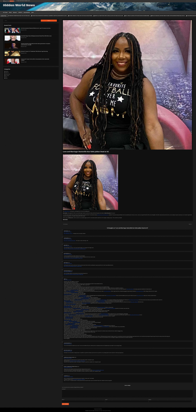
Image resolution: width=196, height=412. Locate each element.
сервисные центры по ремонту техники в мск (77, 360)
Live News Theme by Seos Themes (105, 410)
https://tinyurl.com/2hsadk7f (110, 308)
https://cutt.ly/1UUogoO (100, 300)
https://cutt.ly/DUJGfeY (82, 296)
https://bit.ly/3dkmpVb (134, 301)
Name (63, 399)
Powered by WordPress (98, 408)
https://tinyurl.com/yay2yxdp (78, 311)
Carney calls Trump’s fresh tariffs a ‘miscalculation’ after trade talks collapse (33, 15)
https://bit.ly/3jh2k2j (102, 301)
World (10, 12)
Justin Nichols (66, 253)
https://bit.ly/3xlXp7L (87, 297)
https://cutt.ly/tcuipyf (74, 292)
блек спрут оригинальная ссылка (69, 240)
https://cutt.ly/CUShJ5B (67, 294)
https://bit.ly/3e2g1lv (69, 301)
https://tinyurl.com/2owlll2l (70, 324)
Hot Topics (5, 12)
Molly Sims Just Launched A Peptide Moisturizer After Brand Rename (62, 15)
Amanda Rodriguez (67, 270)
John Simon (66, 262)
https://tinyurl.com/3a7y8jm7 (111, 295)
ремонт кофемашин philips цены (98, 370)
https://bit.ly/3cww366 (74, 290)
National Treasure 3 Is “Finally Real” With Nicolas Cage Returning (34, 51)
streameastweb (67, 343)
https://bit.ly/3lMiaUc (67, 306)
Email (106, 399)
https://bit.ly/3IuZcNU (71, 323)
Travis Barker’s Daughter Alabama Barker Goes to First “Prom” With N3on (125, 15)
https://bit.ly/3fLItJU (75, 325)
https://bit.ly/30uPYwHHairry (134, 314)
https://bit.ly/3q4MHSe (67, 320)
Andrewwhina (66, 238)
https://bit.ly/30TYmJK (69, 318)
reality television (67, 211)
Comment (64, 389)
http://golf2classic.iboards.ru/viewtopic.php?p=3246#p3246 (73, 274)
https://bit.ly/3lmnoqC (73, 326)
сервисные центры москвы (69, 357)
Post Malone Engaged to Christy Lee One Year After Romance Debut (179, 15)
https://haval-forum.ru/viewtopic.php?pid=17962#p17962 (73, 258)
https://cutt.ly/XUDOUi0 (70, 291)
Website (150, 399)
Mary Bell (65, 245)
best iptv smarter (67, 350)
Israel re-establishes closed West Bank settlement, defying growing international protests (93, 15)
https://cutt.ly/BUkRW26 (86, 303)
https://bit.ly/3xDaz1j (130, 289)
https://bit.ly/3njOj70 (104, 313)
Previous (66, 224)
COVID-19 (20, 12)
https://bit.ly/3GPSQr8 (105, 326)
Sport (32, 12)
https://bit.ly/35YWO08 (74, 327)
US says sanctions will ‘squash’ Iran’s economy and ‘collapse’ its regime (153, 15)
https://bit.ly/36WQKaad (68, 307)
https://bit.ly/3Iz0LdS (67, 300)
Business (15, 12)
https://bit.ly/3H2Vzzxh (76, 308)
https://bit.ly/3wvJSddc (85, 309)
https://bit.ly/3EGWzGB (73, 321)
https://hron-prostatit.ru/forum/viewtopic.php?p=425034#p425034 (75, 248)
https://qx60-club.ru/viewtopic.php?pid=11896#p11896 (73, 266)
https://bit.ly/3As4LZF (107, 291)
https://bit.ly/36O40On (88, 315)
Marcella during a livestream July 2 (102, 214)
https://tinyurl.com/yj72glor (98, 325)
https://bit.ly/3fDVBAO (69, 316)
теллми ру (66, 375)
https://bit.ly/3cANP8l (83, 295)
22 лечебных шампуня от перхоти (79, 379)
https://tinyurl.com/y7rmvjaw (133, 299)
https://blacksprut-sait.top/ (68, 233)
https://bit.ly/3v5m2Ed (67, 312)
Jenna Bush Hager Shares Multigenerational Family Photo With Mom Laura (36, 35)
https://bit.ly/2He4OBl (78, 299)
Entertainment (27, 12)
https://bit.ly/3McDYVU (84, 298)
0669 (64, 279)
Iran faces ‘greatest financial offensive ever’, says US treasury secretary (35, 28)
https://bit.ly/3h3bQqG (139, 291)
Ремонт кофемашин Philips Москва (70, 366)
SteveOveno (66, 230)
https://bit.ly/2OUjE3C (79, 310)
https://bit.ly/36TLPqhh (80, 313)
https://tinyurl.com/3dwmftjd (103, 314)
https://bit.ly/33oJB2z (140, 295)
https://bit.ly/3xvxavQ (76, 322)
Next (190, 224)
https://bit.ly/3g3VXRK (72, 314)
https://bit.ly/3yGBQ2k (101, 307)
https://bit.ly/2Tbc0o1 (103, 299)
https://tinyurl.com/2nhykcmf (71, 304)
